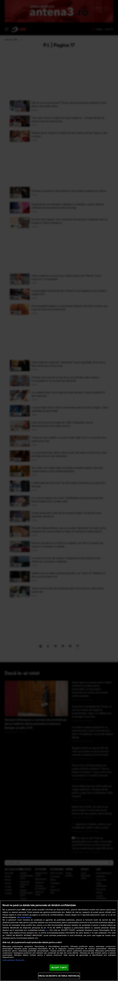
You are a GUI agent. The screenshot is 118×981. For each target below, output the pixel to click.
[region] (59, 941)
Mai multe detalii (24, 917)
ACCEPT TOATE (59, 967)
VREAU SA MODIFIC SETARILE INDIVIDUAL (59, 976)
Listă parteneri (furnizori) (13, 960)
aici (47, 930)
